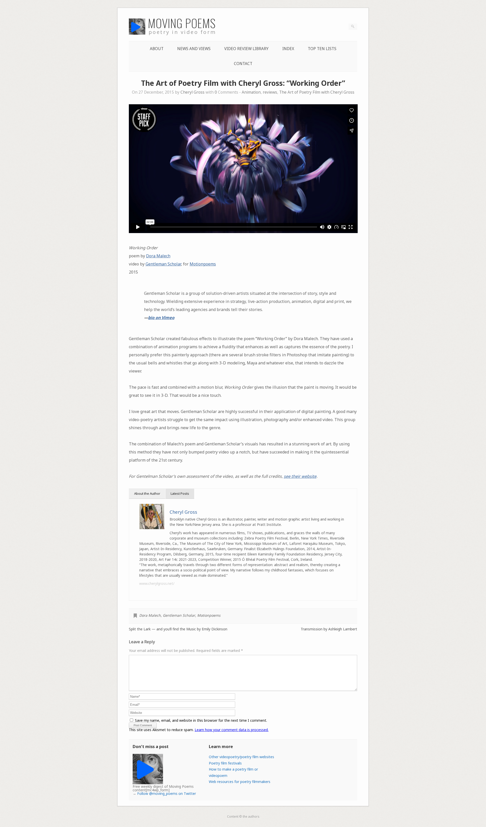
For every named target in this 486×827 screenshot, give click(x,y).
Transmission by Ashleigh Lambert (329, 629)
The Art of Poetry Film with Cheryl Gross (316, 92)
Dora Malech (158, 256)
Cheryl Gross (192, 92)
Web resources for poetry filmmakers (239, 781)
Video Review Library (246, 48)
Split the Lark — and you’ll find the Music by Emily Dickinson (178, 629)
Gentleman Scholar (163, 264)
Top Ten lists (322, 48)
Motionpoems (203, 264)
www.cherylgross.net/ (156, 583)
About (157, 48)
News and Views (194, 48)
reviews (270, 92)
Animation (251, 92)
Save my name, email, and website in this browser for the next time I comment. (201, 720)
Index (288, 48)
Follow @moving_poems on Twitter (166, 793)
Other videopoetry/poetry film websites (241, 756)
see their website (300, 476)
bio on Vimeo (161, 317)
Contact (243, 63)
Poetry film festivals (225, 763)
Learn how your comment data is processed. (232, 729)
